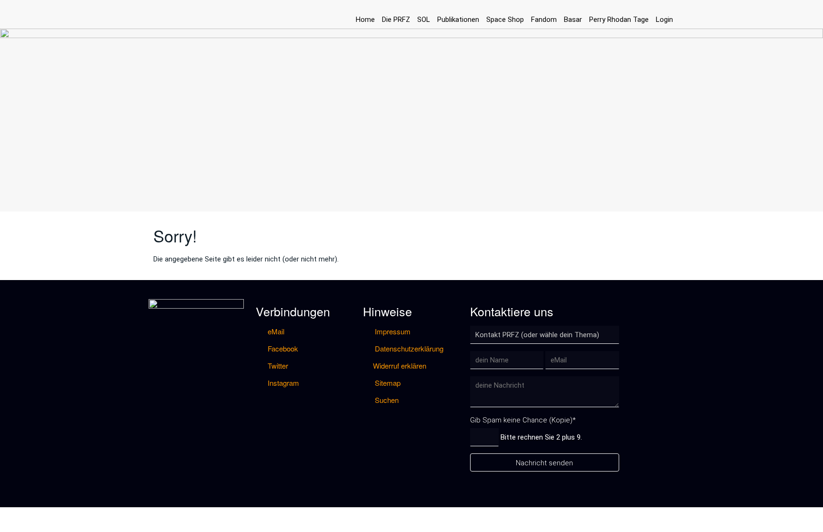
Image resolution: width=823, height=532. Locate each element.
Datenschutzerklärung (408, 348)
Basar (573, 19)
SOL (423, 19)
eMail (275, 331)
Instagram (282, 383)
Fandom (544, 19)
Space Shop (505, 19)
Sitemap (387, 383)
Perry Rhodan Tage (619, 19)
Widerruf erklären (399, 366)
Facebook (282, 348)
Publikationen (458, 19)
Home (365, 19)
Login (664, 19)
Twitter (277, 366)
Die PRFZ (396, 19)
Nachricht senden (544, 463)
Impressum (392, 331)
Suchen (386, 400)
